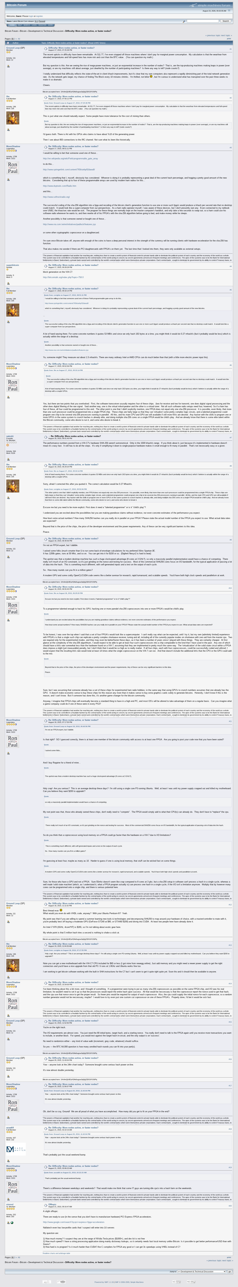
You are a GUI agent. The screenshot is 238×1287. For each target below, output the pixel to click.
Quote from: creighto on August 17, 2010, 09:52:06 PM (65, 489)
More (50, 25)
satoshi (10, 436)
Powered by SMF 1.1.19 (104, 1282)
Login (34, 25)
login (31, 16)
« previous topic (212, 35)
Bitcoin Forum (11, 31)
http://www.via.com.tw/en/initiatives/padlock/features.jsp (69, 224)
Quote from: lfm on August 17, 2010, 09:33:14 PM (63, 370)
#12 (230, 905)
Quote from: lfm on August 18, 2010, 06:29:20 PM (63, 593)
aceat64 (10, 1127)
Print (229, 39)
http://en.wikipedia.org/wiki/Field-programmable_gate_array (70, 158)
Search (27, 25)
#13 (230, 945)
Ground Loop (13, 48)
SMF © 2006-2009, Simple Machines (129, 1282)
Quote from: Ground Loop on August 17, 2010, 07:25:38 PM (67, 103)
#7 (231, 438)
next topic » (226, 35)
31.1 (36, 21)
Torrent (42, 21)
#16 (230, 1059)
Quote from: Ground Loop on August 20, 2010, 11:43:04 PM (67, 1091)
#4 (231, 266)
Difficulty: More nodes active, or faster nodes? (88, 31)
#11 (230, 721)
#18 (230, 1129)
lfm (8, 96)
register (39, 16)
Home (12, 25)
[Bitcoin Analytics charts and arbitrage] (11, 1222)
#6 (231, 365)
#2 (231, 98)
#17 (230, 1086)
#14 (230, 984)
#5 (231, 290)
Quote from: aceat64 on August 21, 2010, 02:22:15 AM (65, 1172)
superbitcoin (12, 265)
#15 (230, 1022)
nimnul (9, 1204)
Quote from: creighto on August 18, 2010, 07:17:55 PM (65, 950)
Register (42, 25)
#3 (231, 148)
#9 (231, 540)
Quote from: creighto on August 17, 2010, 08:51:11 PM (65, 295)
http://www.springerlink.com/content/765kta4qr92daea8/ (69, 169)
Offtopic (52, 1204)
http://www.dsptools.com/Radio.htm (59, 186)
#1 (231, 49)
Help (20, 25)
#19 (230, 1167)
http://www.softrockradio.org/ (56, 197)
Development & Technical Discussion (45, 31)
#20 (230, 1206)
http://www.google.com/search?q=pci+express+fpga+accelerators (73, 1222)
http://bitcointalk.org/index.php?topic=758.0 (63, 277)
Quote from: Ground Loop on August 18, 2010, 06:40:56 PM (67, 726)
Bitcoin (23, 31)
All (19, 39)
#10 (230, 588)
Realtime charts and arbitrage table (56, 1253)
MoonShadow (13, 146)
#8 (231, 466)
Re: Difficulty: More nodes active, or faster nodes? (73, 96)
